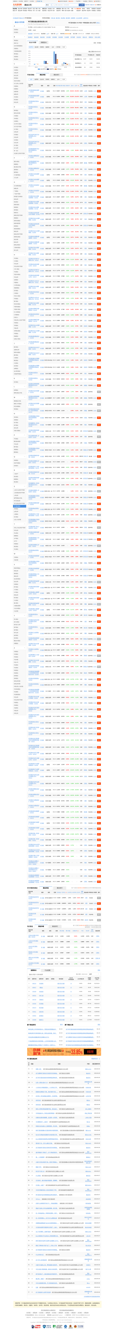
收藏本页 (98, 4)
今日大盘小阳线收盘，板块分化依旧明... (47, 1269)
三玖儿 (88, 1279)
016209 (35, 759)
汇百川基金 (16, 269)
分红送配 (48, 37)
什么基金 (38, 1175)
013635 (30, 628)
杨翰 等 (85, 467)
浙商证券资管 (17, 681)
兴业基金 (16, 600)
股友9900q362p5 (88, 1180)
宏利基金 (16, 290)
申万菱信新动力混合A (33, 721)
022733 (32, 343)
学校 (68, 8)
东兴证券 (16, 148)
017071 (30, 386)
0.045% (95, 461)
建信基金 (16, 360)
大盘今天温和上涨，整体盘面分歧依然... (47, 1265)
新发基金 (25, 10)
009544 (34, 546)
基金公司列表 (19, 22)
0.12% (94, 136)
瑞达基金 (16, 476)
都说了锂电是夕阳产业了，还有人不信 (46, 1245)
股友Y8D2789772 (88, 1254)
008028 (35, 528)
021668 (37, 674)
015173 (32, 315)
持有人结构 (97, 37)
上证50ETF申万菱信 (33, 941)
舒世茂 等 (85, 431)
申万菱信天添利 (32, 919)
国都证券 (16, 188)
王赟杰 (85, 136)
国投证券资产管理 (18, 234)
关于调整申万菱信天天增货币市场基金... (47, 1073)
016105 (32, 186)
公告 (36, 10)
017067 (34, 326)
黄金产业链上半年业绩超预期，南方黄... (47, 1208)
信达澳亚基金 (17, 579)
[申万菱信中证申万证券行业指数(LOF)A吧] (63, 1231)
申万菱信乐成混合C (33, 378)
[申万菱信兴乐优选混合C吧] (66, 1213)
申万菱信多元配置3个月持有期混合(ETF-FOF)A (33, 870)
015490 (30, 498)
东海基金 (16, 134)
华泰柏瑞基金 (17, 306)
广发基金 (16, 191)
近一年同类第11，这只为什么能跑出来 (46, 1218)
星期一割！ (39, 1069)
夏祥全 (85, 593)
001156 (30, 151)
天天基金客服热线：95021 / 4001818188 (35, 1315)
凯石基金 (16, 382)
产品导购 (78, 1)
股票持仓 (34, 970)
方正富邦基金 (17, 175)
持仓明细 (60, 37)
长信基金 (16, 97)
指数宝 (88, 8)
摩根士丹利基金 (17, 403)
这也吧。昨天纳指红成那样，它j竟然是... (47, 1096)
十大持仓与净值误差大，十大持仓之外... (47, 1087)
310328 (30, 723)
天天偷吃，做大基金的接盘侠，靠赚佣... (47, 1180)
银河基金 (16, 630)
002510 (34, 288)
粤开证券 (16, 632)
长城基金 (16, 70)
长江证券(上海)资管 (18, 83)
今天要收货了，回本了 (42, 1122)
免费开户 (26, 1)
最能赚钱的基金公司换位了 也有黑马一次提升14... (42, 1045)
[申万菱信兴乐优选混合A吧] (62, 1143)
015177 (35, 276)
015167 (30, 685)
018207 (33, 741)
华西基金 (16, 325)
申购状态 (30, 10)
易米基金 (16, 638)
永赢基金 (16, 643)
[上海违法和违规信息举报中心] (58, 1326)
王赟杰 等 (85, 213)
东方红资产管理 (17, 126)
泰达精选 (63, 18)
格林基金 (16, 210)
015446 (35, 667)
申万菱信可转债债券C (33, 684)
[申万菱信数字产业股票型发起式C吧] (59, 1122)
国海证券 (16, 199)
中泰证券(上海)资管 (18, 686)
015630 (34, 835)
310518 (30, 680)
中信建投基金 (17, 694)
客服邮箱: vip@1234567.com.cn (54, 1315)
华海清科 (41, 983)
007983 (38, 214)
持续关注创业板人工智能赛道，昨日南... (47, 1126)
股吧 (59, 983)
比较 (53, 8)
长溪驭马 (88, 1265)
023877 (34, 354)
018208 (33, 748)
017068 (34, 332)
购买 (99, 91)
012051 (34, 729)
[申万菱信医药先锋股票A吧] (66, 1134)
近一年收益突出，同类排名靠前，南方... (47, 1213)
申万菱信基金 (17, 506)
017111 (30, 623)
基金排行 (30, 8)
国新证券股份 (17, 245)
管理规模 (30, 33)
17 (71, 999)
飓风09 (88, 1100)
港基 (36, 8)
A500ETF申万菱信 (32, 946)
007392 (32, 599)
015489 (30, 451)
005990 (32, 533)
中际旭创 (41, 991)
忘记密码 (32, 1)
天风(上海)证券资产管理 (19, 527)
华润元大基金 (17, 296)
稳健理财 (94, 8)
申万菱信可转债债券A (33, 678)
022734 (30, 734)
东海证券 (16, 137)
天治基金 (16, 549)
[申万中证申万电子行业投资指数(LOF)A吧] (71, 1265)
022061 (30, 540)
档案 (43, 91)
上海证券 (16, 495)
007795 (34, 304)
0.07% (94, 309)
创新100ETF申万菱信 (33, 957)
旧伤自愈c (88, 1213)
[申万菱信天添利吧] (64, 1147)
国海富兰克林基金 (18, 196)
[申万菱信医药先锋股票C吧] (66, 1190)
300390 (34, 1003)
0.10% (94, 385)
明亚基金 (16, 409)
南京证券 (16, 428)
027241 (37, 876)
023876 (34, 349)
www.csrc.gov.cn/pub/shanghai (64, 1320)
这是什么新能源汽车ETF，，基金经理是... (47, 1203)
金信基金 (16, 366)
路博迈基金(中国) (18, 393)
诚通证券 (16, 94)
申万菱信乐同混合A (33, 123)
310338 (30, 904)
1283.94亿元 (36, 33)
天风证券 (16, 530)
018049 (36, 770)
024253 (32, 405)
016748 (30, 419)
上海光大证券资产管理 (19, 490)
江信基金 (16, 363)
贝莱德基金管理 (17, 51)
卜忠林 (85, 91)
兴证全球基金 (17, 608)
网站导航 (97, 1)
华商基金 (16, 298)
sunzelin (88, 1287)
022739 (30, 164)
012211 (32, 829)
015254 (32, 796)
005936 (32, 504)
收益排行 (89, 10)
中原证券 (16, 713)
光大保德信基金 (17, 185)
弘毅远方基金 (17, 339)
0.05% (94, 869)
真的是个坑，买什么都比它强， (44, 1143)
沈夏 (85, 621)
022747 (37, 468)
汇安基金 (16, 261)
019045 (34, 431)
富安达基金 (16, 161)
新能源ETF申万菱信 (33, 952)
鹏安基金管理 (17, 441)
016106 (32, 192)
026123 (30, 920)
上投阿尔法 (85, 18)
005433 (32, 812)
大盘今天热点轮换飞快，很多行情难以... (47, 1162)
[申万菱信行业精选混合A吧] (66, 1109)
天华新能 (41, 1003)
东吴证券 (16, 142)
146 (47, 33)
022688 (34, 219)
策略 (63, 10)
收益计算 (50, 10)
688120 (34, 983)
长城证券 (16, 72)
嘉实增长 (58, 18)
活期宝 (83, 8)
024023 (32, 801)
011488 (30, 108)
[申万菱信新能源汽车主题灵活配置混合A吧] (54, 1100)
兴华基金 (16, 592)
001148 (35, 310)
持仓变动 (79, 37)
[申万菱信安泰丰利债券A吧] (66, 1077)
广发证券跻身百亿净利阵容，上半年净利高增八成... (42, 1041)
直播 (72, 10)
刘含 (85, 789)
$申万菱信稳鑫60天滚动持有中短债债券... (47, 1130)
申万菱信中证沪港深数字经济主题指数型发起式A (33, 740)
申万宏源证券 (17, 500)
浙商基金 (16, 678)
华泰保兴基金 (17, 309)
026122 (30, 915)
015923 (30, 522)
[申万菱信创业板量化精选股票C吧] (65, 1113)
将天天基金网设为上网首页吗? (48, 1310)
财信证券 (16, 102)
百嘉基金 (16, 48)
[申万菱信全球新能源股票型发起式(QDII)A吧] (55, 1069)
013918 (35, 610)
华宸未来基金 (17, 274)
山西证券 (16, 511)
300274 (34, 1007)
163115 (34, 754)
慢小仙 (88, 1122)
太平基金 (16, 538)
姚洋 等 (85, 615)
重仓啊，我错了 (40, 1279)
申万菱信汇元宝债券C (33, 649)
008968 (34, 491)
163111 (36, 282)
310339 (30, 909)
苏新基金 (16, 509)
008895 (30, 361)
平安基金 (16, 438)
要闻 (63, 8)
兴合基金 (16, 589)
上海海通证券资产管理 (19, 492)
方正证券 (16, 177)
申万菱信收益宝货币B (33, 908)
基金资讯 (88, 1073)
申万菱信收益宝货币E (33, 897)
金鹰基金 (16, 368)
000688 (34, 1019)
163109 (35, 265)
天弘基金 (16, 533)
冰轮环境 (41, 1011)
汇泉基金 (16, 293)
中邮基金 (16, 705)
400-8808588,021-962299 (76, 30)
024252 (32, 392)
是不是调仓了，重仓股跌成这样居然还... (47, 1274)
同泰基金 (16, 544)
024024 (32, 807)
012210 (32, 823)
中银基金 (16, 702)
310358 (30, 102)
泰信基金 (16, 546)
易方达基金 (16, 622)
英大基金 (16, 619)
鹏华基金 (16, 447)
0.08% (94, 410)
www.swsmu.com (74, 27)
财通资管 (16, 91)
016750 (30, 412)
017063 (30, 374)
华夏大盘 (53, 18)
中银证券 (16, 710)
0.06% (94, 639)
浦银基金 (16, 449)
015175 (30, 551)
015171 (32, 818)
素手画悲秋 (88, 1203)
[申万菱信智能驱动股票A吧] (66, 1274)
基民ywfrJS (88, 1130)
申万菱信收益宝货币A (33, 902)
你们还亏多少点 (40, 1171)
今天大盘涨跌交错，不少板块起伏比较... (47, 1283)
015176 (30, 717)
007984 (30, 227)
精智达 (41, 987)
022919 (36, 197)
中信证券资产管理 (18, 700)
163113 (30, 778)
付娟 (85, 102)
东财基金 (16, 118)
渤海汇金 (16, 43)
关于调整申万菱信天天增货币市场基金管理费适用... (80, 1037)
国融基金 (16, 218)
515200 (30, 959)
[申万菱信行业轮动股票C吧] (66, 1208)
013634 (30, 616)
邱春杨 (34, 30)
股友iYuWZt (88, 1143)
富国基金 (16, 169)
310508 (30, 510)
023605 (30, 368)
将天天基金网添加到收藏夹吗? (66, 1310)
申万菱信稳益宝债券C (33, 550)
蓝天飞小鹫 (88, 1269)
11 (71, 1007)
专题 (72, 8)
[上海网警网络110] (36, 1326)
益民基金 (16, 635)
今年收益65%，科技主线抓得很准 (45, 1113)
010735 (30, 486)
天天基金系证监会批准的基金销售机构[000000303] (44, 1317)
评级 (39, 8)
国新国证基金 (17, 236)
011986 (32, 570)
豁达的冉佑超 (88, 1227)
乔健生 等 (85, 450)
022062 (30, 577)
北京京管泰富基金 (18, 46)
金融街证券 (16, 349)
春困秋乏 (88, 1157)
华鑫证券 (16, 328)
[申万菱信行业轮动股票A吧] (66, 1117)
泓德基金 (16, 280)
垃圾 (37, 1287)
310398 (34, 645)
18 (71, 1011)
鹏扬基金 (16, 452)
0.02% (94, 417)
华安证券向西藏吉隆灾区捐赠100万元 (38, 1037)
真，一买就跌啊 (40, 1157)
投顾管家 (25, 8)
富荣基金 (16, 172)
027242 (37, 882)
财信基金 (16, 99)
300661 (34, 1015)
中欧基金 (16, 670)
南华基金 (16, 425)
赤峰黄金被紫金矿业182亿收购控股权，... (47, 1223)
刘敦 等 (85, 326)
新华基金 (16, 587)
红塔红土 (16, 317)
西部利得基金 (17, 568)
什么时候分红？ (40, 1254)
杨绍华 (85, 673)
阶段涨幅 (54, 37)
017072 (30, 399)
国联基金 (16, 207)
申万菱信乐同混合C (33, 129)
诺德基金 (16, 420)
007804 (34, 254)
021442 (34, 604)
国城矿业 (41, 1019)
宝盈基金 (16, 56)
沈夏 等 (86, 920)
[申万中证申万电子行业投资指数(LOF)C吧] (71, 1269)
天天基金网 (15, 18)
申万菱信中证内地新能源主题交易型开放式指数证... (80, 1045)
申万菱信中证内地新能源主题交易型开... (47, 1194)
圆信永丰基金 (17, 640)
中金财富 (16, 659)
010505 (35, 243)
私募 (39, 10)
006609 (33, 457)
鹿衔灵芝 (88, 1175)
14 (71, 983)
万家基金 (16, 557)
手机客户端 (39, 1)
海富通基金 (16, 288)
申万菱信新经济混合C (33, 118)
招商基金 (16, 675)
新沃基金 (16, 597)
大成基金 (16, 116)
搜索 (82, 5)
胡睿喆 (85, 385)
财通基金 (16, 89)
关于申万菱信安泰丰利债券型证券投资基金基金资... (80, 1029)
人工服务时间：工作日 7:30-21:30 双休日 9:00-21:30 (77, 1315)
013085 (30, 125)
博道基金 (16, 40)
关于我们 (28, 1312)
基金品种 (20, 10)
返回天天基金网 (63, 1)
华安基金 (16, 258)
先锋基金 (16, 584)
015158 (32, 170)
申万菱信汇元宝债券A (33, 632)
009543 (34, 462)
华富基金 (16, 282)
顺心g (88, 1283)
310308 (32, 338)
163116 (30, 137)
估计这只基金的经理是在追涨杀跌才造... (47, 1134)
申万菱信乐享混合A (33, 106)
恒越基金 (16, 336)
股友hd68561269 (88, 1152)
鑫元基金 (16, 603)
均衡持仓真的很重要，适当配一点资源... (47, 1117)
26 (56, 33)
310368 (32, 293)
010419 (37, 271)
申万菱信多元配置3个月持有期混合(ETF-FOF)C (33, 862)
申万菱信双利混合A (33, 614)
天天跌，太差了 (40, 1185)
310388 (32, 790)
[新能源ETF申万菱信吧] (65, 1194)
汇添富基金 (16, 314)
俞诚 (85, 219)
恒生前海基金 (17, 304)
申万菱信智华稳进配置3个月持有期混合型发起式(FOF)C (33, 691)
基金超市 (79, 10)
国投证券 (16, 231)
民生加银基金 (17, 406)
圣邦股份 (41, 1015)
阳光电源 (41, 1007)
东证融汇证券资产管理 (19, 153)
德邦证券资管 (17, 113)
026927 (34, 871)
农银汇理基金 (17, 430)
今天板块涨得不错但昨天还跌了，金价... (47, 1227)
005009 (32, 175)
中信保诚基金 (17, 689)
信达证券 (16, 581)
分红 (34, 10)
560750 (30, 948)
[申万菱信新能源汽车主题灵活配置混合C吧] (72, 1139)
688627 (34, 987)
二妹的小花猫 (88, 1117)
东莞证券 (16, 132)
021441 (34, 582)
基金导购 (84, 10)
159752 (30, 953)
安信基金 (16, 32)
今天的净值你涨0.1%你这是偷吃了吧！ (46, 1190)
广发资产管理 (17, 194)
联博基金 (16, 390)
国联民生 (16, 212)
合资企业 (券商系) (95, 33)
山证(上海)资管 (17, 519)
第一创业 (16, 150)
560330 (33, 937)
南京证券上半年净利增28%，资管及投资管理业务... (42, 1029)
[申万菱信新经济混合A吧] (65, 1218)
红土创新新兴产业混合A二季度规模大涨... (47, 1236)
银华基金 (16, 627)
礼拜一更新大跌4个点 (42, 1082)
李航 (85, 823)
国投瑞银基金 (17, 228)
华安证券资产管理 (18, 266)
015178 (30, 785)
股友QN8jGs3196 (88, 1241)
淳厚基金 (16, 78)
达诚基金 (16, 121)
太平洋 (15, 541)
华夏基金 (16, 322)
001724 (35, 321)
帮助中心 (91, 1)
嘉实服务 (68, 18)
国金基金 (16, 202)
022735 (30, 119)
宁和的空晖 (88, 1091)
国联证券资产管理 (18, 215)
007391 (32, 588)
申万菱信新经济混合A (33, 101)
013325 (37, 515)
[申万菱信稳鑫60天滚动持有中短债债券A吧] (72, 1130)
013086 (30, 130)
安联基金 (16, 29)
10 (71, 987)
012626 (30, 634)
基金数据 (15, 8)
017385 (30, 426)
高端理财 (98, 8)
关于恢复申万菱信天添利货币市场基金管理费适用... (80, 1041)
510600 (30, 942)
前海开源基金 (17, 463)
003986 (36, 203)
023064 (36, 698)
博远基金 (16, 59)
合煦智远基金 (17, 331)
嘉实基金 (16, 355)
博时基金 (16, 54)
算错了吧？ (39, 1167)
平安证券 (16, 444)
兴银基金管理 (17, 605)
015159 (32, 97)
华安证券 (16, 263)
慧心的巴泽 (88, 1245)
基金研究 (58, 10)
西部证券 (16, 571)
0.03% (94, 876)
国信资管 (16, 239)
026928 (34, 864)
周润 (85, 259)
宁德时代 (41, 999)
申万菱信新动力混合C (33, 733)
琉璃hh (88, 1126)
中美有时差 (88, 1087)
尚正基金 (16, 517)
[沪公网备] (79, 1326)
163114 (37, 260)
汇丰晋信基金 (17, 285)
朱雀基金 (16, 673)
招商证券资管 (17, 683)
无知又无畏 (88, 1139)
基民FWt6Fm (88, 1185)
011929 (34, 437)
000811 (34, 1011)
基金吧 (68, 10)
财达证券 (16, 75)
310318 (34, 249)
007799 (37, 299)
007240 (33, 473)
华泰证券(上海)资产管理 (19, 320)
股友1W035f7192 (88, 1274)
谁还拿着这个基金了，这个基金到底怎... (47, 1152)
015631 (34, 840)
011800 (32, 157)
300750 (34, 999)
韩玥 (85, 424)
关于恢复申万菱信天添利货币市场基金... (47, 1147)
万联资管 (16, 560)
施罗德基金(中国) (18, 498)
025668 (35, 857)
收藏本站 (15, 1)
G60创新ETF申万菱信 (33, 963)
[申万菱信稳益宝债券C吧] (53, 1157)
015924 (30, 564)
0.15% (94, 91)
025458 (37, 851)
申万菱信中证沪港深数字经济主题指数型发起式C (33, 747)
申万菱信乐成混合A (33, 372)
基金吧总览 (94, 1058)
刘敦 (85, 197)
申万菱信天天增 (32, 913)
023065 (36, 703)
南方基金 (16, 422)
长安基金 (16, 67)
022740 (30, 114)
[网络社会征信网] (47, 1326)
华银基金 (16, 333)
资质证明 (35, 1312)
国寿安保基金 (17, 220)
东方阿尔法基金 (17, 124)
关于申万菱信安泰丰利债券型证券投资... (47, 1077)
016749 (30, 444)
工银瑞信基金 (17, 247)
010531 (30, 144)
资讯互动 (58, 8)
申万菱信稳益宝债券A (33, 508)
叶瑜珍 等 (85, 456)
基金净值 (20, 8)
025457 (37, 846)
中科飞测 (41, 995)
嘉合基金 (16, 347)
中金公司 (16, 662)
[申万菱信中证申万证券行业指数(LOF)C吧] (72, 1223)
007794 (36, 208)
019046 (34, 479)
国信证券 (16, 242)
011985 (32, 557)
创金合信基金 (17, 81)
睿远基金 (16, 482)
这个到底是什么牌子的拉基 (43, 1292)
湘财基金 (16, 573)
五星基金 (98, 10)
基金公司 (28, 5)
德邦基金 (16, 110)
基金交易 (71, 1)
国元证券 (16, 250)
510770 (30, 964)
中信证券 (16, 697)
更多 (98, 22)
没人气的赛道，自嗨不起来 (43, 1231)
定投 (34, 8)
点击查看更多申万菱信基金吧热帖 (92, 1296)
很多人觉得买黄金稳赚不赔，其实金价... (47, 1109)
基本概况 (30, 37)
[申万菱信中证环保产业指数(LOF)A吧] (52, 1175)
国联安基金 (16, 204)
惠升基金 (16, 301)
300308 (34, 991)
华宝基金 (16, 271)
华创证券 (16, 277)
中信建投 (16, 692)
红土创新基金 (17, 312)
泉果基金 (16, 460)
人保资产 (16, 474)
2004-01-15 (81, 33)
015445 (35, 639)
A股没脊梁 (88, 1199)
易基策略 (73, 18)
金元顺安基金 (17, 371)
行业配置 (66, 37)
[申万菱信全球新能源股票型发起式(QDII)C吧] (61, 1082)
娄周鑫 (85, 150)
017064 (30, 379)
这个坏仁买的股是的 (41, 1260)
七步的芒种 (88, 1096)
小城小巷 (88, 1236)
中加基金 (16, 665)
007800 (34, 661)
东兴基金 (16, 145)
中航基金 (16, 657)
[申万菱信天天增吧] (64, 1073)
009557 (35, 238)
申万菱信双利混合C (33, 627)
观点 (65, 8)
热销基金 (94, 10)
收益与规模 (32, 42)
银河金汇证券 (17, 624)
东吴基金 (16, 140)
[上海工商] (70, 1326)
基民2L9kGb (88, 1231)
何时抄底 (38, 1100)
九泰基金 (16, 357)
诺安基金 (16, 417)
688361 (34, 995)
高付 (85, 309)
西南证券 (16, 595)
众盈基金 (16, 708)
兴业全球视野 (79, 18)
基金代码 (87, 4)
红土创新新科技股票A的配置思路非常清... (47, 1139)
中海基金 (16, 654)
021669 (37, 692)
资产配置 (73, 37)
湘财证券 (16, 576)
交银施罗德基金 (17, 374)
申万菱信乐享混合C (33, 112)
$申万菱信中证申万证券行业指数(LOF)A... (47, 1240)
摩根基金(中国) (17, 401)
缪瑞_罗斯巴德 (88, 1113)
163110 (34, 593)
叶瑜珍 (85, 417)
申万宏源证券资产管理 (19, 503)
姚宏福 (85, 812)
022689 (34, 232)
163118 (30, 710)
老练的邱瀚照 (88, 1223)
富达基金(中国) (17, 167)
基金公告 (85, 37)
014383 (33, 656)
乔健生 (85, 410)
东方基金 (16, 129)
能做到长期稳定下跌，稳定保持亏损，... (47, 1091)
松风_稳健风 (88, 1109)
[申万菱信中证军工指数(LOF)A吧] (55, 1171)
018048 (36, 765)
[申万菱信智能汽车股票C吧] (66, 1180)
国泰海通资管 (17, 223)
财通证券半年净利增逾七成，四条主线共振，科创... (42, 1033)
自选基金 (85, 1)
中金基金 (16, 667)
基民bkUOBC (88, 1134)
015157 (32, 181)
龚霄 (85, 292)
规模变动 (91, 37)
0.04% (94, 456)
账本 (53, 10)
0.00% (94, 96)
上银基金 (16, 514)
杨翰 (85, 436)
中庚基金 (16, 651)
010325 (30, 898)
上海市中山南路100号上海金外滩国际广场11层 (44, 27)
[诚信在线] (65, 1326)
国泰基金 (16, 226)
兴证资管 (16, 611)
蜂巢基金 (16, 164)
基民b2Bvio (88, 1171)
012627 (30, 650)
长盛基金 (16, 86)
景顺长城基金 (17, 352)
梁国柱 (85, 728)
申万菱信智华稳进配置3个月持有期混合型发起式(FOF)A (33, 673)
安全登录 (21, 1)
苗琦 (85, 156)
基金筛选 (44, 10)
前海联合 (16, 465)
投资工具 (44, 8)
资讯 (61, 983)
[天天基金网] (18, 5)
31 (71, 991)
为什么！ (38, 1199)
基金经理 (36, 37)
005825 (32, 91)
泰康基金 (16, 535)
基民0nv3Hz (88, 1069)
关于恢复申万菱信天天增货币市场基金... (47, 1250)
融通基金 (16, 479)
